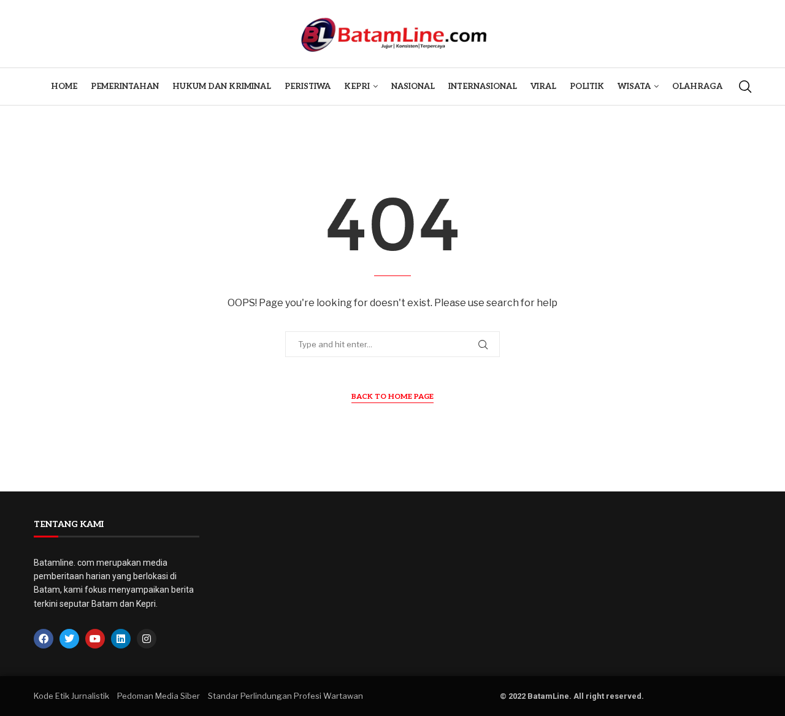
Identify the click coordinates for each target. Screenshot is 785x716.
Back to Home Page (392, 396)
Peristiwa (308, 86)
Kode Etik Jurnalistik (71, 696)
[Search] (745, 86)
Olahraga (697, 86)
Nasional (413, 86)
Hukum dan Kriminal (221, 86)
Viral (543, 86)
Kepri (357, 86)
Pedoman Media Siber (158, 696)
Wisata (634, 86)
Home (64, 86)
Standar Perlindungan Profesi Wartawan (285, 696)
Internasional (482, 86)
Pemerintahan (125, 86)
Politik (587, 86)
